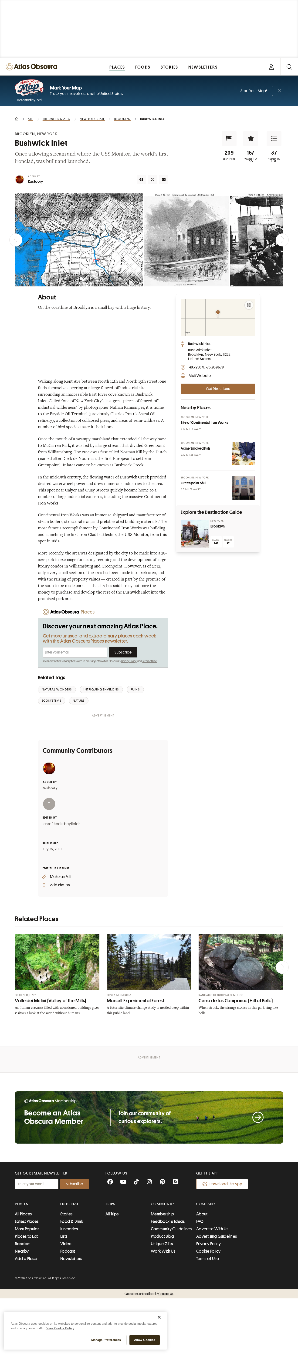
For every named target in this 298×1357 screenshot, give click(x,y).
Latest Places (27, 1221)
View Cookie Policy (60, 1328)
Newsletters (71, 1259)
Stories (66, 1214)
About (202, 1214)
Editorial (69, 1204)
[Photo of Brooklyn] (195, 533)
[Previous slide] (15, 239)
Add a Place (26, 1259)
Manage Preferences (106, 1340)
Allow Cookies (144, 1340)
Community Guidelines (171, 1229)
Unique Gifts (162, 1244)
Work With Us (163, 1251)
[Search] (289, 67)
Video (66, 1244)
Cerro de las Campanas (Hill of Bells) (236, 1000)
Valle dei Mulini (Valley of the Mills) (50, 1000)
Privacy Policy (129, 661)
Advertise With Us (212, 1229)
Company (206, 1204)
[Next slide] (282, 239)
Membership (162, 1214)
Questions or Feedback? (149, 1293)
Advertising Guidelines (216, 1236)
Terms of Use (149, 661)
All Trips (112, 1214)
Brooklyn (217, 526)
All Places (23, 1214)
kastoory (50, 788)
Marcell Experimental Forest (135, 1000)
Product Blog (162, 1236)
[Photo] (243, 453)
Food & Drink (71, 1221)
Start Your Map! (253, 91)
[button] (229, 138)
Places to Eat (26, 1236)
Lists (64, 1236)
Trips (110, 1204)
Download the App (226, 1184)
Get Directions (218, 389)
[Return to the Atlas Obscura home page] (32, 67)
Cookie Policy (208, 1251)
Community (163, 1204)
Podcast (67, 1251)
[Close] (159, 1317)
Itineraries (69, 1229)
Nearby (22, 1251)
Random (23, 1244)
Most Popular (27, 1229)
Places (21, 1204)
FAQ (199, 1221)
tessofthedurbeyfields (61, 824)
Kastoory (35, 181)
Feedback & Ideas (168, 1221)
